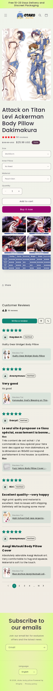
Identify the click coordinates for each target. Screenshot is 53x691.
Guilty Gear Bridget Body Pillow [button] (28, 355)
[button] (6, 15)
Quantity (6, 185)
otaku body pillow (25, 680)
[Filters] (41, 320)
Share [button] (8, 285)
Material (6, 173)
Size (4, 148)
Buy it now (26, 209)
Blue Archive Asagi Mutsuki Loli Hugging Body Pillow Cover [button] (28, 573)
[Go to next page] (44, 586)
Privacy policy (31, 684)
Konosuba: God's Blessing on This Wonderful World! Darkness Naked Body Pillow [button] (30, 400)
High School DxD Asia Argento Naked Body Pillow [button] (28, 518)
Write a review (20, 321)
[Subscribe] (44, 647)
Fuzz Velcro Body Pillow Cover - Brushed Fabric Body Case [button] (29, 468)
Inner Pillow (7, 160)
